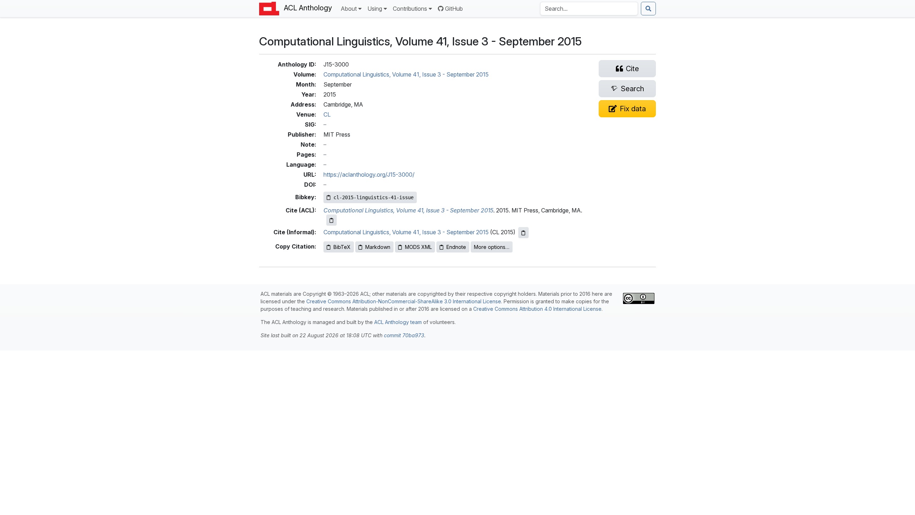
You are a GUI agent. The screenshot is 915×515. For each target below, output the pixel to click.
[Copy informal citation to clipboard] (523, 232)
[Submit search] (648, 8)
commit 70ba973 (404, 335)
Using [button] (374, 8)
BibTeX (342, 247)
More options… (491, 247)
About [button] (349, 8)
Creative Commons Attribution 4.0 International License (537, 309)
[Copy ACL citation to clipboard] (331, 220)
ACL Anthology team (398, 322)
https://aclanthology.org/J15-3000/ (369, 174)
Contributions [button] (410, 8)
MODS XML (418, 247)
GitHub (454, 8)
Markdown (377, 247)
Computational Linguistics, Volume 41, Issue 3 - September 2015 (406, 74)
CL (327, 114)
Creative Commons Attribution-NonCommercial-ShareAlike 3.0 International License (403, 301)
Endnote (456, 247)
